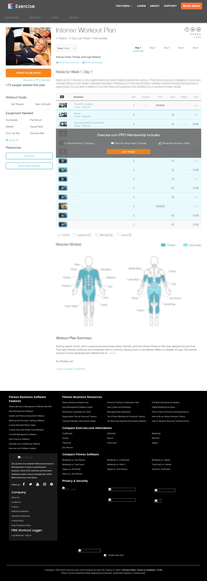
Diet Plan (29, 156)
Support (170, 6)
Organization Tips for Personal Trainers (79, 416)
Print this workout (69, 62)
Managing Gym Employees (119, 412)
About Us (15, 497)
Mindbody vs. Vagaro (161, 460)
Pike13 (110, 438)
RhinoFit (155, 438)
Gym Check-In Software (19, 439)
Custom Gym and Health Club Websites (26, 430)
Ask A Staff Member (29, 165)
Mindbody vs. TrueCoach (73, 464)
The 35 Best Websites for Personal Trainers (126, 416)
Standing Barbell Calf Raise (89, 122)
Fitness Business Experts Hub (75, 402)
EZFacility (111, 433)
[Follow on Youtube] (37, 484)
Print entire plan (94, 62)
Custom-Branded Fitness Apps (22, 425)
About (155, 6)
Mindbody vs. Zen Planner (73, 460)
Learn (141, 6)
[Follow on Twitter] (30, 484)
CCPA (159, 570)
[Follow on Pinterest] (51, 484)
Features (123, 6)
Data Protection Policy (21, 525)
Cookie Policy (17, 521)
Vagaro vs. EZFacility (71, 469)
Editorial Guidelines (20, 511)
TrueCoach (112, 443)
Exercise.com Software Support (22, 448)
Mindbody (156, 433)
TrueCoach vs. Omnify (161, 464)
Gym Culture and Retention (119, 407)
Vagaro (155, 443)
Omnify (65, 438)
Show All (13, 140)
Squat (77, 113)
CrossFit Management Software (23, 434)
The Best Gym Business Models (166, 402)
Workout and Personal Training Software (26, 420)
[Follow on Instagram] (44, 484)
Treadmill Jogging (83, 103)
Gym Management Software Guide (77, 407)
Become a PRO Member (36, 80)
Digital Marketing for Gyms (163, 407)
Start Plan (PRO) (28, 72)
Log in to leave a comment (70, 368)
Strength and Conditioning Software (24, 444)
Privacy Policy (129, 570)
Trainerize (66, 443)
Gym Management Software (21, 411)
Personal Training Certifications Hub (123, 402)
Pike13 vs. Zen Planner (72, 474)
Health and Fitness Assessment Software (27, 416)
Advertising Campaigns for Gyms (76, 412)
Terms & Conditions (146, 570)
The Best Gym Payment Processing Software (126, 421)
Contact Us (16, 502)
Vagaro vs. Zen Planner (117, 469)
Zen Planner (67, 447)
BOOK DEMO (191, 6)
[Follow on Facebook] (23, 484)
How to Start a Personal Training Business (170, 412)
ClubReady (67, 433)
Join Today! (128, 151)
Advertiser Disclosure (20, 516)
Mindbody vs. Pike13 (116, 464)
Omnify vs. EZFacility (161, 469)
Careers (15, 507)
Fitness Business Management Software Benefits (30, 406)
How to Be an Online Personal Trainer (168, 416)
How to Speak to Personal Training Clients (170, 421)
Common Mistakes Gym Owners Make (79, 421)
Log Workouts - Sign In (21, 535)
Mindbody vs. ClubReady (118, 460)
